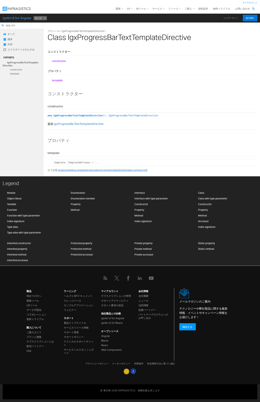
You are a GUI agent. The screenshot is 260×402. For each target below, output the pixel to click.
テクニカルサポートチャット (79, 343)
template (14, 73)
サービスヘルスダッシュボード (79, 351)
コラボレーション (36, 314)
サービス (157, 8)
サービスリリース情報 (76, 327)
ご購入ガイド (34, 332)
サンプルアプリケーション (79, 305)
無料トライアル (221, 8)
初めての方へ (34, 295)
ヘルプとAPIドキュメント (78, 295)
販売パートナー (35, 346)
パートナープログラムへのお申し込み (153, 316)
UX (128, 8)
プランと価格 (34, 336)
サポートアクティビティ (114, 300)
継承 (10, 39)
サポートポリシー (74, 336)
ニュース (143, 300)
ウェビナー (70, 309)
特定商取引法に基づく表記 (161, 363)
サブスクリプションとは (40, 341)
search (2, 25)
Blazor (104, 340)
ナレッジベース (72, 300)
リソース (173, 8)
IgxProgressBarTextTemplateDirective (20, 64)
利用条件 (138, 363)
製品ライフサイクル (75, 322)
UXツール (32, 305)
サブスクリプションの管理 (116, 295)
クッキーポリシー (121, 363)
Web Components (111, 349)
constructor (16, 69)
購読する (187, 326)
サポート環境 (71, 332)
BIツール (141, 8)
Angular (105, 335)
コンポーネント (230, 18)
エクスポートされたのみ (21, 49)
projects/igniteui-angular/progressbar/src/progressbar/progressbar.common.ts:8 (102, 170)
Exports (9, 57)
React (104, 345)
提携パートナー (147, 309)
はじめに (250, 18)
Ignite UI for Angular (17, 18)
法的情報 (143, 305)
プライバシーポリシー (96, 363)
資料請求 (203, 8)
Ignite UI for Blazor (112, 322)
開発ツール (33, 300)
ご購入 (188, 8)
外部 (10, 44)
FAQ (29, 350)
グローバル (54, 30)
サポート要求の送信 (112, 305)
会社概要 (143, 295)
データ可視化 (34, 309)
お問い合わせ (242, 8)
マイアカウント (249, 2)
